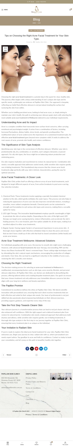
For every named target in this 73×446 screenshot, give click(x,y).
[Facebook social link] (27, 349)
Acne (39, 23)
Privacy (28, 415)
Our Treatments (38, 30)
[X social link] (32, 349)
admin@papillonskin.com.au (11, 387)
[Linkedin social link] (41, 349)
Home (34, 23)
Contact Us (30, 392)
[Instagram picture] (53, 376)
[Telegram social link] (46, 349)
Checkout (29, 399)
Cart (27, 396)
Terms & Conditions (33, 388)
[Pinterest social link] (36, 349)
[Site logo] (36, 10)
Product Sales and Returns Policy (36, 383)
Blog (27, 403)
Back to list (36, 355)
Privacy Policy (31, 378)
